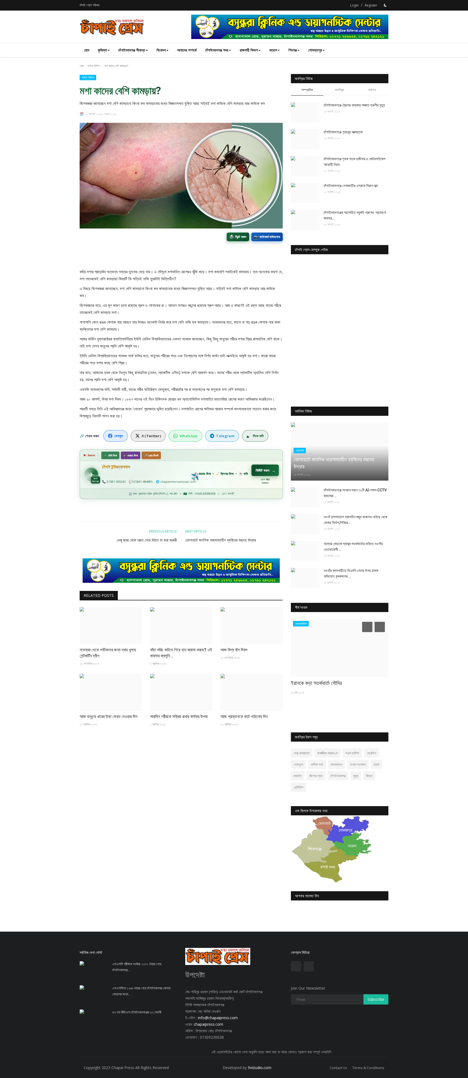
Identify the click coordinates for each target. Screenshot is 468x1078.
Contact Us (338, 1067)
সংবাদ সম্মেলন (358, 764)
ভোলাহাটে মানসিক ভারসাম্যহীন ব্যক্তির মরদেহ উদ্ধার (220, 540)
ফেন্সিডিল (299, 787)
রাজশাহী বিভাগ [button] (249, 50)
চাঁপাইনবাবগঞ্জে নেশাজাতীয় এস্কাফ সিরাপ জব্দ (351, 186)
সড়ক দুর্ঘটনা (352, 753)
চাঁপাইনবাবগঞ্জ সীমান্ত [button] (131, 50)
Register (371, 5)
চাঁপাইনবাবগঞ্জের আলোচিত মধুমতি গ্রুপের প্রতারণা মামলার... (355, 215)
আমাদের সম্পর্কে (187, 50)
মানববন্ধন (336, 764)
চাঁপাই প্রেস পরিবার (89, 5)
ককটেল (298, 775)
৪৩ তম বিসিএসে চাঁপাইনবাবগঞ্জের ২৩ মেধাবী (136, 1012)
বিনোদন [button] (161, 50)
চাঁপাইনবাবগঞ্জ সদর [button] (216, 50)
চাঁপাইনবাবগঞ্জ (338, 775)
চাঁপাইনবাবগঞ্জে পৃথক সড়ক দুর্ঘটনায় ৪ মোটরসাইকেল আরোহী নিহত (354, 162)
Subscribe (376, 999)
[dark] (385, 5)
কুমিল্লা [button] (102, 50)
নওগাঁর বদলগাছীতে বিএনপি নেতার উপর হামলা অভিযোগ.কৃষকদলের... (351, 573)
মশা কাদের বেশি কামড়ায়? (120, 91)
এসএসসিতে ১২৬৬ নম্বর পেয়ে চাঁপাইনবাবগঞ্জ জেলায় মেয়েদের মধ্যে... (141, 991)
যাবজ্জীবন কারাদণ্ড (327, 753)
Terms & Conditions (368, 1067)
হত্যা (376, 764)
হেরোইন (371, 753)
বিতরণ (369, 775)
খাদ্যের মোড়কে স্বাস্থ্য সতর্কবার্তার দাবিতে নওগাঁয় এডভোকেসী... (353, 547)
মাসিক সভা (317, 764)
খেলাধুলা (298, 764)
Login (354, 5)
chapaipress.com (208, 1024)
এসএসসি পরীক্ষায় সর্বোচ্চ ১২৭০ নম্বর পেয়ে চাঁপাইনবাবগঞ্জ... (136, 967)
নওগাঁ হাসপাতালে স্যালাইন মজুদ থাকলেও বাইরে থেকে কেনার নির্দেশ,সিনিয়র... (355, 520)
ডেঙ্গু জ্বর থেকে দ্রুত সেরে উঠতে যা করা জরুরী (147, 540)
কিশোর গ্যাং (316, 775)
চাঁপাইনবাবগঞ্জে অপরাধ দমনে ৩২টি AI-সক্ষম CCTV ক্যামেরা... (355, 493)
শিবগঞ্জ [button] (292, 50)
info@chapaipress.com (218, 1017)
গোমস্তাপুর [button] (315, 50)
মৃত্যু (355, 775)
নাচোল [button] (273, 50)
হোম (86, 50)
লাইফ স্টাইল (93, 66)
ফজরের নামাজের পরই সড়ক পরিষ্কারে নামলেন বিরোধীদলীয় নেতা (331, 686)
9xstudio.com (259, 1067)
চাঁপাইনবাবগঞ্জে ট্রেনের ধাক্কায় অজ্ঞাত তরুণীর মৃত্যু (354, 105)
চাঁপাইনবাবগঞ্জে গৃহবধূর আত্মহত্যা (343, 132)
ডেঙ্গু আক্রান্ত (302, 753)
